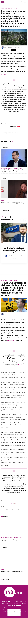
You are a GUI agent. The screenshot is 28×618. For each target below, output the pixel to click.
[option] (14, 244)
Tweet (11, 503)
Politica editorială (16, 605)
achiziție (4, 132)
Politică (20, 244)
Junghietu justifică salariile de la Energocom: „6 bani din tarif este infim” (14, 250)
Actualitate (4, 8)
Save (22, 262)
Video (2, 200)
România (16, 132)
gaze (3, 509)
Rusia (7, 509)
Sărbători (10, 199)
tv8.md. (3, 74)
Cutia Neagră (11, 340)
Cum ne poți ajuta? (6, 601)
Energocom (10, 132)
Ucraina (17, 509)
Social (15, 8)
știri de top (21, 199)
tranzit (12, 509)
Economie (10, 8)
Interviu (16, 168)
